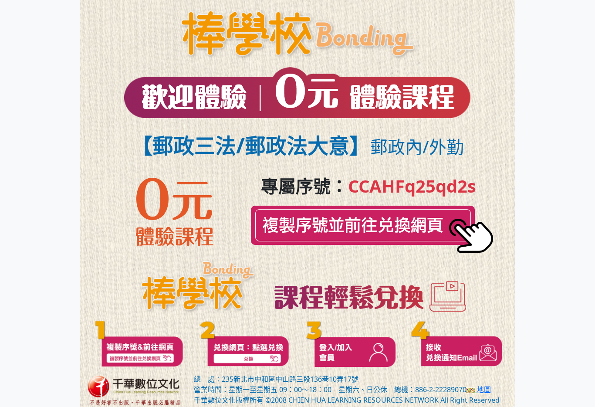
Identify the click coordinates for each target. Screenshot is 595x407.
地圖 (483, 389)
